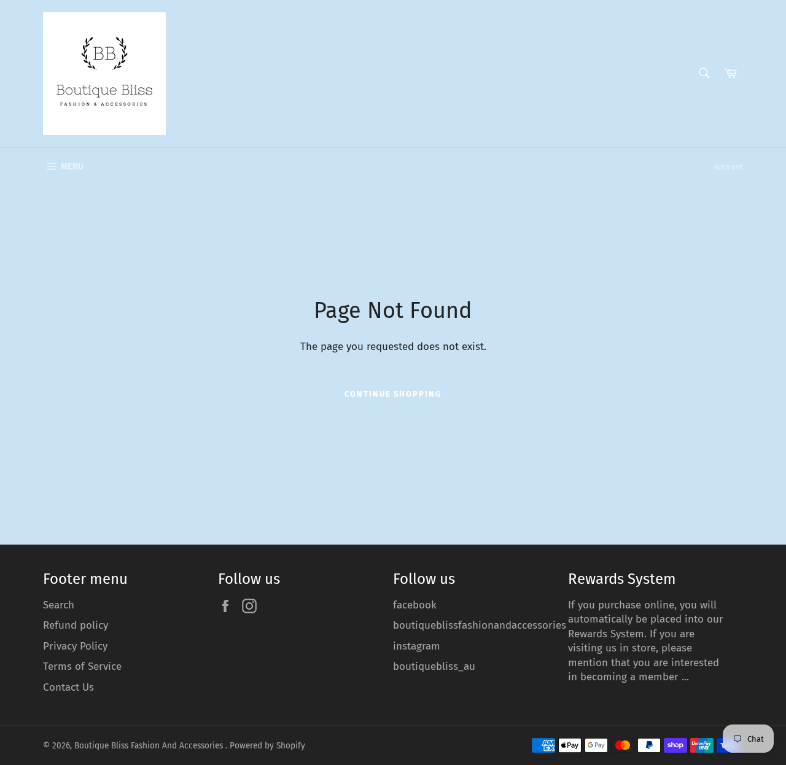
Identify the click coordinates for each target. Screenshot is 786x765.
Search (58, 605)
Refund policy (75, 625)
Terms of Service (82, 666)
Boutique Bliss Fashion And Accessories (149, 745)
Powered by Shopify (267, 745)
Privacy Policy (75, 646)
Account (728, 166)
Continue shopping (393, 393)
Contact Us (68, 687)
